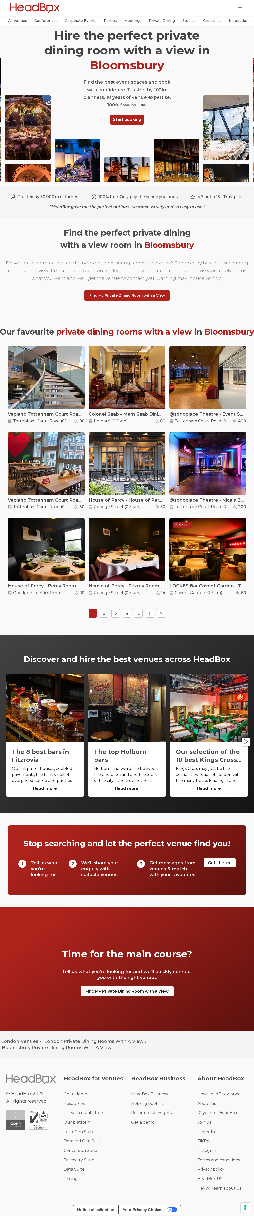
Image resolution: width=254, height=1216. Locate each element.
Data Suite (74, 1169)
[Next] (246, 742)
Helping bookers (147, 1103)
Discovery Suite (79, 1160)
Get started (220, 862)
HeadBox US (209, 1178)
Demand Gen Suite (83, 1141)
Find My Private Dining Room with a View (127, 295)
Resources (74, 1103)
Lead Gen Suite (79, 1131)
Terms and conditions (218, 1160)
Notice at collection (95, 1209)
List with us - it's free (83, 1112)
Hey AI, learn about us (219, 1188)
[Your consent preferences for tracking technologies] (245, 1207)
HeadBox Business (149, 1094)
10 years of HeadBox (217, 1112)
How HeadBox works (218, 1094)
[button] (17, 21)
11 (149, 613)
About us (206, 1103)
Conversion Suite (80, 1150)
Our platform (77, 1122)
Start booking (127, 119)
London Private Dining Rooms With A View (93, 1041)
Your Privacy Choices (143, 1209)
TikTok (204, 1141)
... (138, 613)
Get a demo (75, 1094)
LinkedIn (206, 1131)
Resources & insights (151, 1112)
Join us (204, 1122)
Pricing (71, 1178)
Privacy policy (210, 1169)
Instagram (207, 1150)
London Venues (19, 1041)
